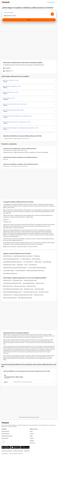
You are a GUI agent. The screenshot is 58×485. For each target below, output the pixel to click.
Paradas (31, 438)
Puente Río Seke (47, 261)
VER (28, 138)
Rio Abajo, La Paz (7, 280)
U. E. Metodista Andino (8, 270)
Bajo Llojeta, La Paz (8, 286)
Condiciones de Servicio (7, 450)
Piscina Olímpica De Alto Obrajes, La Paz (13, 289)
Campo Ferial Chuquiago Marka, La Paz (12, 291)
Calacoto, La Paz (40, 283)
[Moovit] (5, 2)
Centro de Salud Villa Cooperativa (11, 258)
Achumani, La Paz (31, 286)
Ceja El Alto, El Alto (39, 289)
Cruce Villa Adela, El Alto (29, 283)
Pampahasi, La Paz (38, 294)
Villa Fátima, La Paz (29, 289)
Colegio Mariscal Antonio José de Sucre (23, 256)
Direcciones (32, 442)
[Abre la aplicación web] (24, 447)
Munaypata (37, 256)
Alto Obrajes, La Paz (18, 280)
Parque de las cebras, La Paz (30, 291)
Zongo (26, 264)
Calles (31, 435)
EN (3, 441)
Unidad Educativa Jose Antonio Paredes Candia (14, 267)
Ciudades (32, 440)
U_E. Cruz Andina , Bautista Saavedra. (37, 267)
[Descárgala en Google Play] (6, 447)
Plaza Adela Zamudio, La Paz (25, 297)
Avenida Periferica (7, 256)
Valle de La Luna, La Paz (19, 286)
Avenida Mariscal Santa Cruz (10, 273)
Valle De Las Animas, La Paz (10, 297)
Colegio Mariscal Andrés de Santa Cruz (12, 261)
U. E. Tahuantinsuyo (28, 261)
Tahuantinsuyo (38, 261)
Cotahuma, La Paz (7, 294)
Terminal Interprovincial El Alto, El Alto (12, 283)
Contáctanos (26, 450)
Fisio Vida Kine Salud (20, 270)
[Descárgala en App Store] (15, 447)
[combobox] (29, 13)
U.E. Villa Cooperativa (26, 258)
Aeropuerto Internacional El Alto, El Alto (22, 294)
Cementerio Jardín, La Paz (30, 280)
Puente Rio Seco (33, 264)
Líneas (31, 431)
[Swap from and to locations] (52, 14)
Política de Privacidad (18, 450)
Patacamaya (20, 264)
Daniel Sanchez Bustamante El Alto (35, 270)
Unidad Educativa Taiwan (9, 264)
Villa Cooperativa (36, 258)
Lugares (31, 433)
